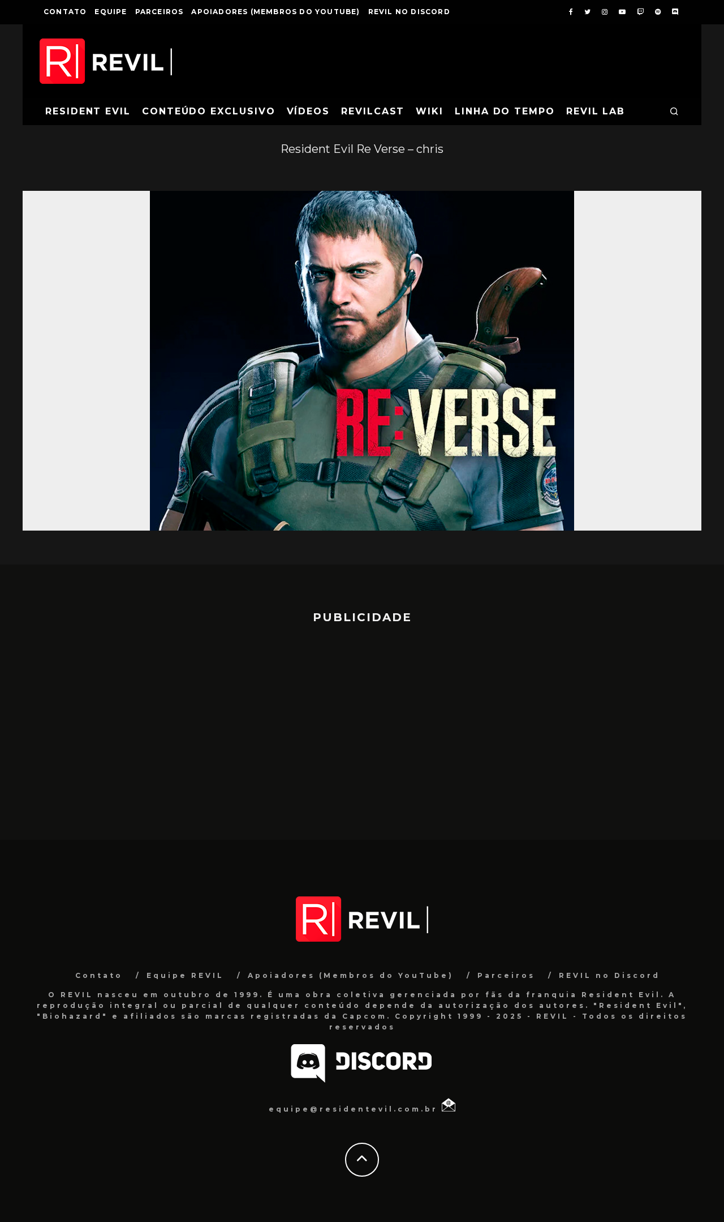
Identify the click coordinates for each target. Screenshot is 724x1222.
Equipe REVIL (185, 975)
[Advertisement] (362, 726)
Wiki (429, 111)
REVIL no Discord (409, 11)
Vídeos (308, 111)
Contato (65, 11)
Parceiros (159, 11)
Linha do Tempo (505, 111)
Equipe (110, 11)
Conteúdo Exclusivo (208, 111)
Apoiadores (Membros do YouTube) (275, 11)
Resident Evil (88, 111)
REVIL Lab (595, 111)
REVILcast (372, 111)
